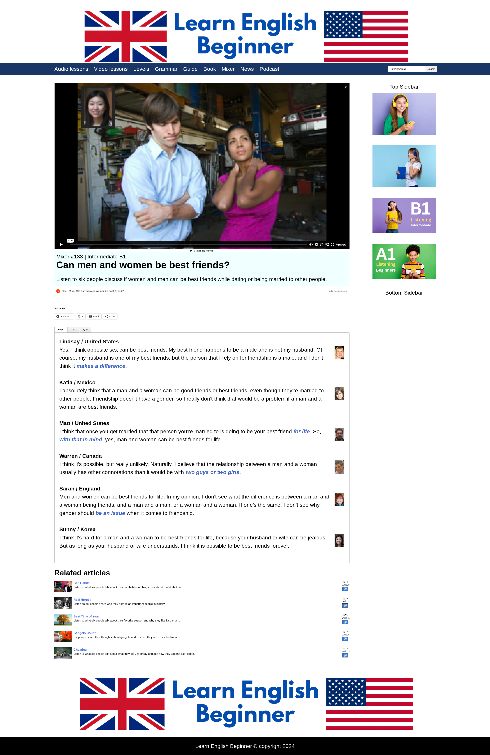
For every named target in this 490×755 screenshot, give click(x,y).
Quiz (85, 329)
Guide (190, 69)
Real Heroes (82, 599)
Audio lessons (71, 69)
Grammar (166, 69)
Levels (141, 69)
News (247, 69)
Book (209, 69)
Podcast (269, 69)
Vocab (73, 329)
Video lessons (111, 69)
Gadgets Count (85, 633)
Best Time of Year (86, 616)
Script (61, 329)
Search (431, 69)
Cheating (80, 649)
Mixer (228, 69)
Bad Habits (82, 583)
